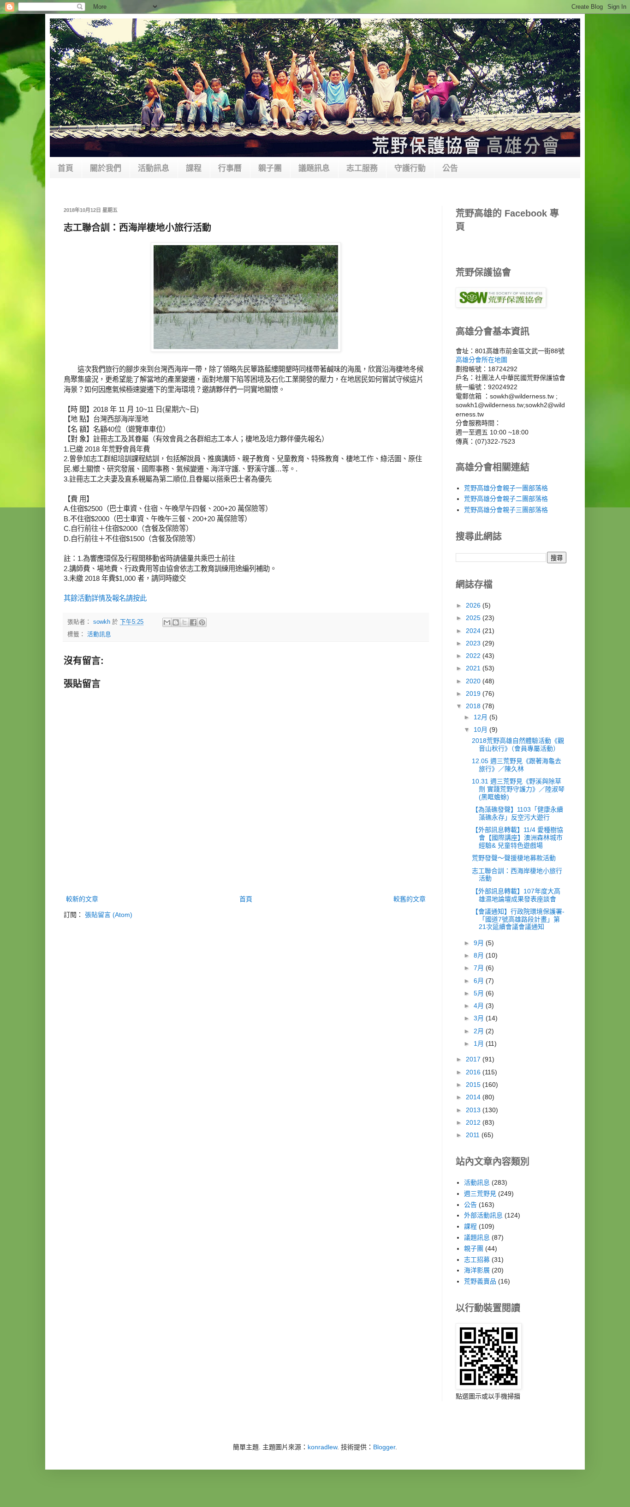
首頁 (65, 168)
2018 (474, 706)
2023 (474, 643)
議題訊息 (314, 168)
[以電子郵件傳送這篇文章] (167, 622)
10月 (481, 729)
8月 (480, 955)
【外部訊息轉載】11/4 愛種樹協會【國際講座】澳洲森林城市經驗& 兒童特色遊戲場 (517, 837)
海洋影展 (477, 1270)
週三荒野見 (480, 1193)
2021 (474, 668)
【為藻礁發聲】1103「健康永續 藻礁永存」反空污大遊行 (517, 813)
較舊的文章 (409, 899)
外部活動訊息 (483, 1215)
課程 (194, 168)
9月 (480, 942)
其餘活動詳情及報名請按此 (105, 598)
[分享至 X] (184, 622)
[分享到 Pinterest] (202, 622)
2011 (473, 1135)
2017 (474, 1059)
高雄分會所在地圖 (481, 359)
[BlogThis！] (175, 622)
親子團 (270, 168)
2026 (474, 605)
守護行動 (410, 168)
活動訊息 (153, 168)
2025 (474, 617)
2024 (474, 630)
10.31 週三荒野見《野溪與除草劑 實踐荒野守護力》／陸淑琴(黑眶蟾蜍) (518, 789)
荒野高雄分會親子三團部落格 (506, 509)
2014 (474, 1097)
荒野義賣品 (480, 1281)
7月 (480, 967)
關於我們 (105, 168)
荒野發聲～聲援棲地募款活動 (514, 858)
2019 (474, 693)
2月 (480, 1031)
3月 (480, 1018)
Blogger (384, 1447)
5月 (480, 993)
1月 (480, 1043)
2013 (474, 1110)
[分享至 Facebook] (193, 622)
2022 (474, 655)
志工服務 (362, 168)
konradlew (322, 1447)
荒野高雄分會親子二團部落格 (506, 498)
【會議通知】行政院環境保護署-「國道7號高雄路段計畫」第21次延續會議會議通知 (518, 919)
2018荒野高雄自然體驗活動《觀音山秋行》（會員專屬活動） (518, 744)
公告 (450, 168)
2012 (474, 1122)
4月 (480, 1005)
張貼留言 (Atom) (108, 914)
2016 (474, 1072)
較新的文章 (82, 899)
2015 (474, 1084)
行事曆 (230, 168)
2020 (474, 681)
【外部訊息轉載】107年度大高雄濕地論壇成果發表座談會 (516, 895)
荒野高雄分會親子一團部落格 (506, 488)
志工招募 (477, 1259)
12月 (481, 717)
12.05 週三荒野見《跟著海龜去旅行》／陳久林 (516, 764)
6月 (480, 980)
